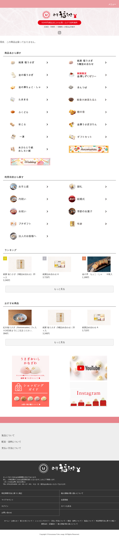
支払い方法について (58, 521)
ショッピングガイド (42, 521)
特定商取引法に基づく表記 (12, 493)
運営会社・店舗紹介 (48, 524)
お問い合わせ (7, 512)
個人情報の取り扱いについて (72, 493)
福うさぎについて (26, 521)
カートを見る (66, 506)
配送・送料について (75, 521)
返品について (88, 521)
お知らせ (14, 521)
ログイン (5, 506)
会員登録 (64, 500)
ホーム (6, 521)
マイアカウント (7, 500)
